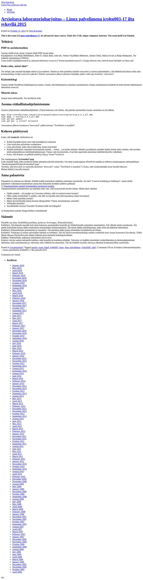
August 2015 (18, 368)
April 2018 (17, 293)
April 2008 (17, 506)
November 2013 (19, 388)
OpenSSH (86, 247)
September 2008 (19, 496)
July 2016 (16, 343)
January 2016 (18, 356)
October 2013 (18, 391)
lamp (61, 247)
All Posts (11, 12)
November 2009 (19, 481)
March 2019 (17, 273)
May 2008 (16, 504)
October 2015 (18, 363)
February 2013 (18, 406)
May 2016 (16, 348)
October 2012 (18, 413)
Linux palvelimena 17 (29, 35)
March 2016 (17, 351)
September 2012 (19, 416)
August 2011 (18, 446)
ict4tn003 (54, 247)
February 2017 (18, 326)
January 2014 (18, 383)
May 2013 (16, 398)
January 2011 (18, 461)
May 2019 (16, 268)
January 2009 (18, 489)
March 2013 (17, 403)
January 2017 (18, 328)
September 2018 (19, 285)
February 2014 (18, 381)
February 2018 (18, 298)
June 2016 (16, 346)
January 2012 (18, 434)
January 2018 (18, 300)
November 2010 (19, 464)
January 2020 (18, 265)
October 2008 (18, 494)
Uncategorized (16, 247)
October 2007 (18, 522)
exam (41, 247)
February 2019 (18, 275)
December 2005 (19, 564)
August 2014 (18, 373)
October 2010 (18, 466)
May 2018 (16, 290)
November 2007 (19, 519)
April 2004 (17, 572)
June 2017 (16, 315)
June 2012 (16, 421)
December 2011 (19, 436)
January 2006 (18, 562)
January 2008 (18, 514)
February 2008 (18, 511)
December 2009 (19, 479)
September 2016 (19, 338)
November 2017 (19, 305)
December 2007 (19, 517)
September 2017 (19, 310)
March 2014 (17, 378)
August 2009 (18, 484)
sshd (94, 247)
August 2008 (18, 499)
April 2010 (17, 474)
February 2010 (18, 476)
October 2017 (18, 308)
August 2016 (18, 341)
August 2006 (18, 549)
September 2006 (19, 547)
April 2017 (17, 321)
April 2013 (17, 401)
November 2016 (19, 333)
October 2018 (18, 283)
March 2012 (17, 429)
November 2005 (19, 567)
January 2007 (18, 537)
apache (34, 247)
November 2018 (19, 280)
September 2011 (19, 444)
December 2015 (19, 358)
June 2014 (16, 376)
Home (9, 9)
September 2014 (19, 371)
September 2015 (19, 366)
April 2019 (17, 270)
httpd (46, 247)
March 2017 (17, 323)
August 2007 (18, 527)
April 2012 (17, 426)
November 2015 (19, 361)
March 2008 (17, 509)
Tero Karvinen (7, 2)
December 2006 (19, 539)
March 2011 (17, 456)
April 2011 (17, 454)
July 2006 (16, 552)
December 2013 (19, 386)
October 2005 (18, 569)
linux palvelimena (72, 247)
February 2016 (18, 353)
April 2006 (17, 557)
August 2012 (18, 419)
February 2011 (18, 459)
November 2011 (19, 439)
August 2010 (18, 471)
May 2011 (16, 451)
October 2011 (18, 441)
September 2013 (19, 393)
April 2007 (17, 529)
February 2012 (18, 431)
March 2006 (17, 559)
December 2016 (19, 331)
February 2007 (18, 534)
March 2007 (17, 532)
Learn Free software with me (14, 5)
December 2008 (19, 491)
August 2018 (18, 288)
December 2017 (19, 303)
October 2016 (18, 336)
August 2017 (18, 313)
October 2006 (18, 544)
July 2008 (16, 501)
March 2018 (17, 295)
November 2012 (19, 411)
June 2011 (16, 449)
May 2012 (16, 424)
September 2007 (19, 524)
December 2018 (19, 278)
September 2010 (19, 469)
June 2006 (16, 554)
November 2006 (19, 542)
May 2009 (16, 486)
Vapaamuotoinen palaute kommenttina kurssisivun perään (28, 186)
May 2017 (16, 318)
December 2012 (19, 408)
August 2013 (18, 396)
